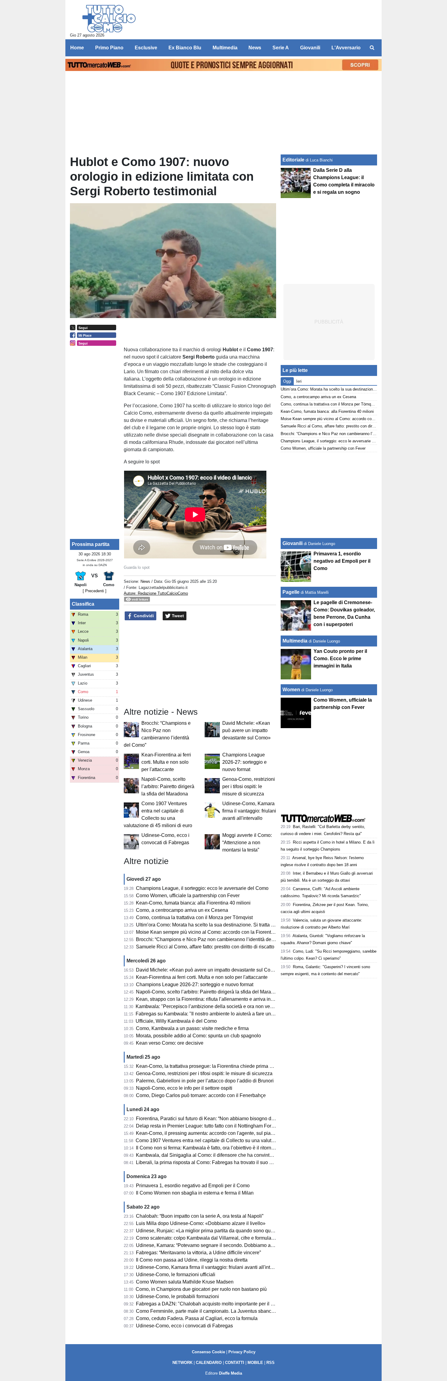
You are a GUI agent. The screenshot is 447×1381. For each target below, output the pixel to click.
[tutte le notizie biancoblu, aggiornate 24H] (109, 18)
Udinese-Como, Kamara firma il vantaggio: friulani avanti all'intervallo (249, 811)
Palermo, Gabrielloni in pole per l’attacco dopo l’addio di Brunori (205, 1080)
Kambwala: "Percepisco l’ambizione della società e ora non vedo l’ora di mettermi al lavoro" (234, 1006)
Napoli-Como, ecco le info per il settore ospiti (184, 1088)
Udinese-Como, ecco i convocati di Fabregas (184, 1325)
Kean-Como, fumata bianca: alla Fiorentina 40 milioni (193, 902)
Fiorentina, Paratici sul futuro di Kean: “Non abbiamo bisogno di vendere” (214, 1118)
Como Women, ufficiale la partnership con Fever (188, 895)
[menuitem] (372, 47)
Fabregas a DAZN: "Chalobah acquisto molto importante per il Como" (211, 1303)
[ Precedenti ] (94, 591)
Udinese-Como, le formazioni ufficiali (175, 1274)
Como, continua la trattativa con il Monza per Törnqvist (194, 917)
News (145, 581)
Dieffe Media (230, 1373)
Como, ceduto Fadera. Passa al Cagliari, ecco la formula (197, 1318)
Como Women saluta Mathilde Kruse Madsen (185, 1281)
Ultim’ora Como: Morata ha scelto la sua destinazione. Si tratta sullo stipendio (219, 924)
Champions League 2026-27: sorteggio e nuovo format (244, 762)
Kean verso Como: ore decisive (169, 1043)
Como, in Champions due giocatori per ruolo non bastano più (201, 1289)
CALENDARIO (209, 1362)
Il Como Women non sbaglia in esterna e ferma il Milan (195, 1192)
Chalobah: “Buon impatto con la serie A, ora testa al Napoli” (199, 1216)
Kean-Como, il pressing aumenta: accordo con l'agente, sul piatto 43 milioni (217, 1133)
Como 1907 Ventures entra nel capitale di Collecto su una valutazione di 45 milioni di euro (232, 1140)
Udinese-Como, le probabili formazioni (177, 1296)
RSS (270, 1362)
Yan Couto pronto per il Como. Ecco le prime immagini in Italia (340, 658)
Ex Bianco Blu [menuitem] (184, 47)
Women (291, 689)
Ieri (299, 381)
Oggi (287, 381)
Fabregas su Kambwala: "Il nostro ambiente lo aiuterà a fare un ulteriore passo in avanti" (230, 1013)
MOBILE (255, 1362)
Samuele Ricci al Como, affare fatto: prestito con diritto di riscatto (205, 946)
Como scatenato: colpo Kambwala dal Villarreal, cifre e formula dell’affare (215, 1238)
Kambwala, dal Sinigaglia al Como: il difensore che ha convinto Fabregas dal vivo (224, 1155)
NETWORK (182, 1362)
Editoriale (293, 159)
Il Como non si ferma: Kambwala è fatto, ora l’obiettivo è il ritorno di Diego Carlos (222, 1147)
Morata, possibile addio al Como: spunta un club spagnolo (198, 1035)
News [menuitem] (254, 47)
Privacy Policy (241, 1352)
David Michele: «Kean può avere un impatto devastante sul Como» (246, 730)
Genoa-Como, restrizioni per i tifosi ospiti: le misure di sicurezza (248, 786)
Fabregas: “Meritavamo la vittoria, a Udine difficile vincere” (198, 1252)
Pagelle (291, 592)
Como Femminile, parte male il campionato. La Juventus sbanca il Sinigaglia (218, 1311)
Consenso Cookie (208, 1352)
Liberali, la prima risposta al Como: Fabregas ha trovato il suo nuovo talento (217, 1162)
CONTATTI (234, 1362)
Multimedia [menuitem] (225, 47)
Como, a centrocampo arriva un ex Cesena (182, 910)
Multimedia (294, 640)
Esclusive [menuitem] (146, 47)
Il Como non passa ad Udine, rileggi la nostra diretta (192, 1259)
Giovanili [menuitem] (310, 47)
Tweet (177, 615)
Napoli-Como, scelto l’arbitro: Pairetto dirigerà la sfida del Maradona (167, 786)
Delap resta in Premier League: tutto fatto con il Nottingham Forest (207, 1125)
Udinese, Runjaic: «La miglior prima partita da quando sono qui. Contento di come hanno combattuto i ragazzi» (255, 1230)
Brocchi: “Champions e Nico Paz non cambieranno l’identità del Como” (212, 939)
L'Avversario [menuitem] (346, 47)
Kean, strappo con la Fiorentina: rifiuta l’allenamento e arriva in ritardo (211, 999)
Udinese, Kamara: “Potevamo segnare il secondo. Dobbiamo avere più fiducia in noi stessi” (234, 1245)
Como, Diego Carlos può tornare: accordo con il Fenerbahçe (201, 1095)
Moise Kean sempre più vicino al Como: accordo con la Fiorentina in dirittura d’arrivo (226, 932)
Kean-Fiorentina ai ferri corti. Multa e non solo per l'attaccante (166, 762)
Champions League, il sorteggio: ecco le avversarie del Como (202, 888)
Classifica (83, 604)
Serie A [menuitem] (280, 47)
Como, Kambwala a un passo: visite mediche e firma (192, 1028)
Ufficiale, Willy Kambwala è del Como (176, 1021)
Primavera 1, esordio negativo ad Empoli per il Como (193, 1185)
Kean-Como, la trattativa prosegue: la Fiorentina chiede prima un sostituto (215, 1066)
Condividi (143, 615)
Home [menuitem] (77, 47)
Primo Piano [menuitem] (109, 47)
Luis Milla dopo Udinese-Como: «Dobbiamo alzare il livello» (200, 1223)
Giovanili (292, 543)
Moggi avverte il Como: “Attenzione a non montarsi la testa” (247, 842)
